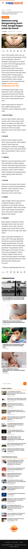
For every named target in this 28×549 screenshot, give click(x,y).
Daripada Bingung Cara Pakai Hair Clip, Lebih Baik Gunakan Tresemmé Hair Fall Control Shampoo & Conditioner (15, 462)
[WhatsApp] (14, 51)
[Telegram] (17, 51)
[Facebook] (7, 51)
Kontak (21, 542)
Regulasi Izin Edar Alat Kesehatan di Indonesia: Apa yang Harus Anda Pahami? (16, 500)
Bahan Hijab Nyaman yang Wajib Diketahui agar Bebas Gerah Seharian (16, 418)
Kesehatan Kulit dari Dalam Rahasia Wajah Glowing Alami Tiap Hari (15, 405)
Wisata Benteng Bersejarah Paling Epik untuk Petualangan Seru (16, 444)
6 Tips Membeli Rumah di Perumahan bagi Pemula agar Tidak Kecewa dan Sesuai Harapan (15, 507)
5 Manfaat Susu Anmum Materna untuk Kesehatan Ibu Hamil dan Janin (14, 321)
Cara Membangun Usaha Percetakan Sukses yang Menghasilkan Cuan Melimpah (15, 438)
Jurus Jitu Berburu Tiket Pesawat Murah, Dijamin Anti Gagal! (16, 514)
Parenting (8, 10)
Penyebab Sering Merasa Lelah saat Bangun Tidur (15, 519)
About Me (7, 542)
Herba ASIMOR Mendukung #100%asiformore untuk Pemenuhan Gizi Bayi (14, 370)
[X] (10, 51)
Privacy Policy (14, 542)
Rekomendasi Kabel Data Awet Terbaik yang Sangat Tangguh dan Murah (15, 450)
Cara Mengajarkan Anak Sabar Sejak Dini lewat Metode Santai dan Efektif (13, 298)
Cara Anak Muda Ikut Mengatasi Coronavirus (16, 494)
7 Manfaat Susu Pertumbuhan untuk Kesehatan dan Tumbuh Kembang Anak (13, 346)
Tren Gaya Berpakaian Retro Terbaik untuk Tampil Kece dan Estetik (15, 432)
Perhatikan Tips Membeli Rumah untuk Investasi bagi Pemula (16, 469)
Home (3, 10)
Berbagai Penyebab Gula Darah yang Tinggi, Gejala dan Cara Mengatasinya (16, 488)
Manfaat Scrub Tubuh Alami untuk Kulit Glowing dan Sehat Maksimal (16, 399)
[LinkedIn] (21, 51)
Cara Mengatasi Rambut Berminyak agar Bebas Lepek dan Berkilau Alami (16, 393)
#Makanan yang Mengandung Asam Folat (14, 267)
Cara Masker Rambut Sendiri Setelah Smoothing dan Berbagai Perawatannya (16, 482)
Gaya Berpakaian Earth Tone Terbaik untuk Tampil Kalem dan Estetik (16, 412)
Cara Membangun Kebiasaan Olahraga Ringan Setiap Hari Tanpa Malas (15, 425)
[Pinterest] (24, 51)
